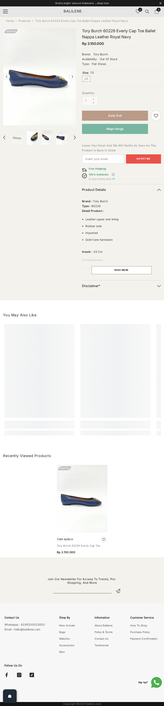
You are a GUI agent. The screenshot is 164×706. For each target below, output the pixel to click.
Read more (121, 270)
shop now (103, 3)
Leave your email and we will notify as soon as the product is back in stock (119, 148)
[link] (156, 116)
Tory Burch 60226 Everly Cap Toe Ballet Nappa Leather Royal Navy (78, 546)
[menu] (5, 11)
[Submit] (118, 590)
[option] (39, 76)
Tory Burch (100, 54)
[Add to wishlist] (103, 539)
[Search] (147, 11)
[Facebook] (6, 675)
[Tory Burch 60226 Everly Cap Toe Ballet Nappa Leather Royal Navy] (82, 498)
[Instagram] (19, 675)
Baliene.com (93, 703)
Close (160, 3)
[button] (6, 76)
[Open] (10, 696)
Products (24, 20)
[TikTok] (32, 675)
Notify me (143, 158)
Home (10, 20)
